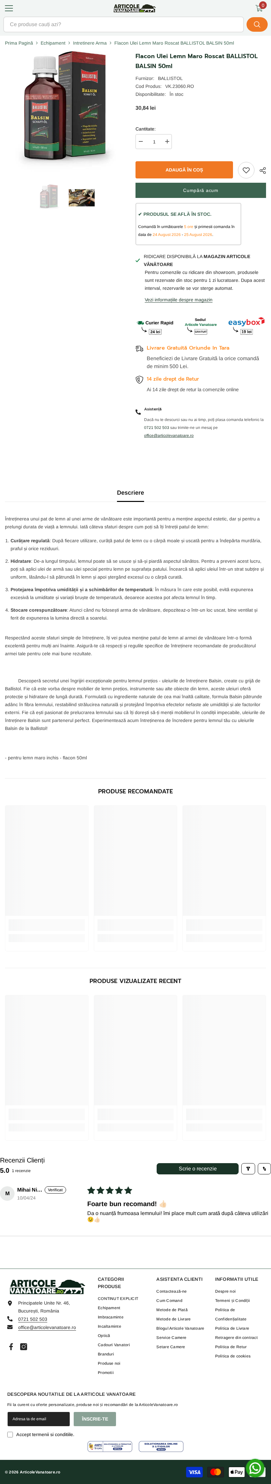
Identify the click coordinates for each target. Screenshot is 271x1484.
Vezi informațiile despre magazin (179, 299)
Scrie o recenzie (198, 1168)
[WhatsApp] (255, 1468)
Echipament (53, 43)
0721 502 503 (32, 1319)
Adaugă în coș (184, 169)
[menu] (9, 8)
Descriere (130, 492)
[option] (49, 197)
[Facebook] (11, 1347)
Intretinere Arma (90, 43)
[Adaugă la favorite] (246, 170)
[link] (47, 925)
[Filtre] (248, 1168)
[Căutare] (135, 24)
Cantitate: (146, 129)
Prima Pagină (19, 43)
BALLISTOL (170, 78)
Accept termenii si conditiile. (45, 1434)
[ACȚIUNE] (260, 170)
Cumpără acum (200, 190)
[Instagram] (23, 1347)
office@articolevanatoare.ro (47, 1327)
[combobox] (123, 24)
